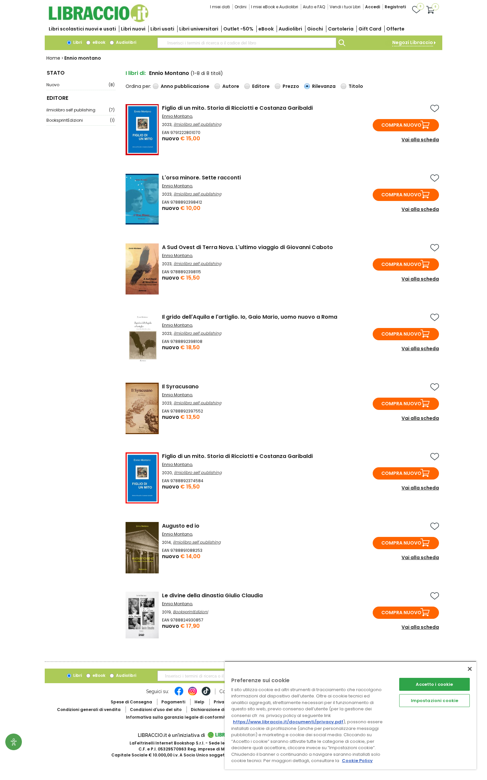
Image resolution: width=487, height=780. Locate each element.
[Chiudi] (470, 669)
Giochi (315, 29)
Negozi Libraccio (412, 42)
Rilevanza (324, 86)
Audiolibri (290, 29)
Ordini (240, 7)
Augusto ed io (180, 526)
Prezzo (291, 86)
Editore (261, 86)
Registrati (395, 7)
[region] (350, 715)
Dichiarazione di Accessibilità (222, 709)
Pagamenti (173, 702)
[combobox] (246, 42)
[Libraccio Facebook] (179, 694)
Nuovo (80, 85)
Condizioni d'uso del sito (156, 709)
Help (199, 702)
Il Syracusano (180, 386)
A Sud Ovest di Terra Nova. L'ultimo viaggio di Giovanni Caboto (247, 247)
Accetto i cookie (434, 684)
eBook (266, 29)
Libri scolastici (82, 29)
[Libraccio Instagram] (192, 694)
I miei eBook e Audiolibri (274, 7)
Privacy (221, 702)
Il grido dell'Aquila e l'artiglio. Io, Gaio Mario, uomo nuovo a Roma (249, 317)
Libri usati (162, 29)
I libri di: (136, 73)
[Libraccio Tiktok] (206, 694)
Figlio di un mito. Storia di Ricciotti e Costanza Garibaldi (237, 108)
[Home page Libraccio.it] (98, 21)
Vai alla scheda (420, 139)
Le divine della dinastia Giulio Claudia (212, 595)
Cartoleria (340, 29)
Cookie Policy (357, 760)
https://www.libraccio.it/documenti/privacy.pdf (288, 722)
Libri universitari (198, 29)
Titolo (356, 86)
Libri (77, 42)
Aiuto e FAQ (314, 7)
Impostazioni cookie (434, 700)
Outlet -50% (238, 29)
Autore (230, 86)
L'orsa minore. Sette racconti (201, 177)
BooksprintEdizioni (80, 120)
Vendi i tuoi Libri (345, 7)
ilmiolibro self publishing (80, 110)
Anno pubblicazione (185, 86)
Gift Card (369, 29)
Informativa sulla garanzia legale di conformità (177, 717)
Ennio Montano (177, 116)
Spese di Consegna (131, 702)
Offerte (395, 29)
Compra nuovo (401, 125)
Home (53, 58)
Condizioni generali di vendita (89, 709)
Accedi (372, 7)
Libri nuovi (133, 29)
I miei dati (220, 7)
